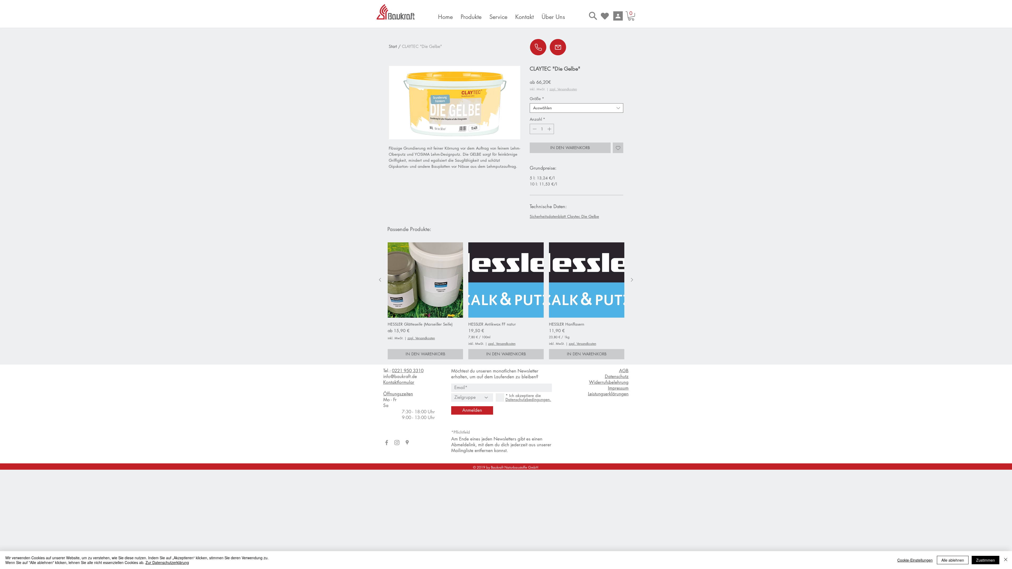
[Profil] (618, 16)
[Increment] (549, 129)
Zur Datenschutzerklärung (167, 562)
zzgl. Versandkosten (563, 89)
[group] (506, 301)
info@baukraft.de (400, 376)
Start (393, 46)
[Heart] (605, 16)
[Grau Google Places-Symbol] (407, 442)
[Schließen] (1006, 560)
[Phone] (538, 47)
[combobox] (576, 108)
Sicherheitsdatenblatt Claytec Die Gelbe (564, 216)
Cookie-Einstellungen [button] (915, 560)
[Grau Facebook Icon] (386, 442)
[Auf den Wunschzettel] (618, 148)
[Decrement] (534, 129)
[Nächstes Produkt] (632, 280)
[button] (631, 16)
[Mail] (558, 47)
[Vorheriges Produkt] (380, 280)
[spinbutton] (542, 129)
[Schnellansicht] (425, 280)
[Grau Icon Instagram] (396, 442)
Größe (537, 98)
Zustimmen (985, 560)
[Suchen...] (593, 15)
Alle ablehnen (952, 560)
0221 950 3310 (408, 371)
